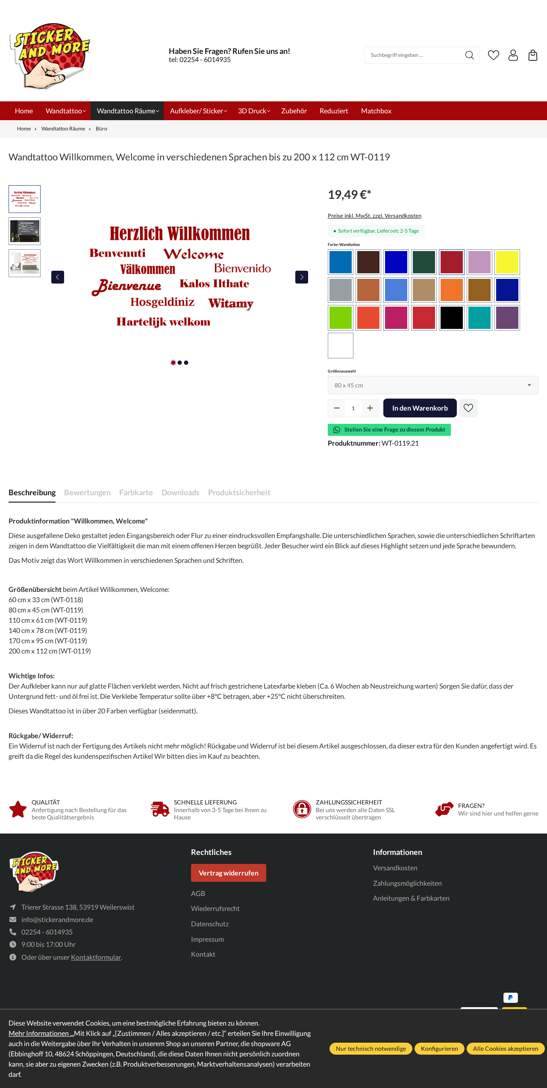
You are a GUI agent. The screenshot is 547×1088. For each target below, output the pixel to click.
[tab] (32, 492)
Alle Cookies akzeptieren (505, 1048)
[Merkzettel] (493, 55)
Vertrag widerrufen (229, 873)
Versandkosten (395, 867)
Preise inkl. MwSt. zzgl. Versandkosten (374, 215)
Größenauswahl (342, 370)
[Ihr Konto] (513, 55)
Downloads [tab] (181, 492)
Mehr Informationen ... (41, 1033)
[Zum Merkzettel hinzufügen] (468, 408)
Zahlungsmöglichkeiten (407, 883)
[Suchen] (469, 55)
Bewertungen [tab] (87, 492)
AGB (198, 893)
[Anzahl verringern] (336, 408)
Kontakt (203, 954)
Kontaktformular (96, 957)
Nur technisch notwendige (371, 1048)
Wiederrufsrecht (215, 908)
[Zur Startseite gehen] (51, 55)
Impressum (207, 939)
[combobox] (412, 55)
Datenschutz (210, 923)
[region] (159, 277)
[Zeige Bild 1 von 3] (173, 363)
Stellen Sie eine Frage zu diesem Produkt (394, 429)
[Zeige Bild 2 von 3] (180, 363)
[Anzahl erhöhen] (370, 408)
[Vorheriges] (57, 277)
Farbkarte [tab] (136, 492)
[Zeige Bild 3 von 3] (186, 363)
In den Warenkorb (420, 408)
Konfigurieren (439, 1048)
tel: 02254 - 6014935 (200, 59)
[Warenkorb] (532, 55)
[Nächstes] (301, 277)
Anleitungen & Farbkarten (411, 898)
